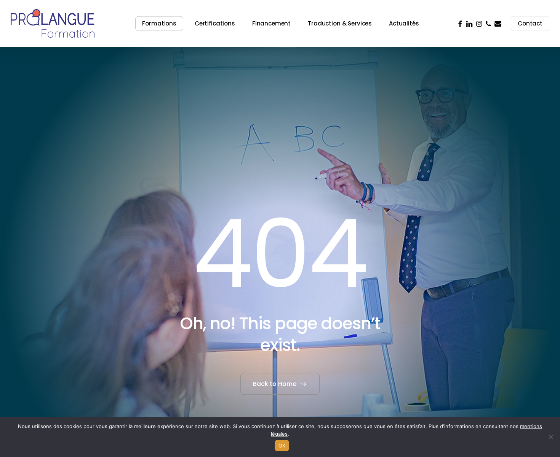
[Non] (550, 437)
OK (282, 446)
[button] (280, 384)
